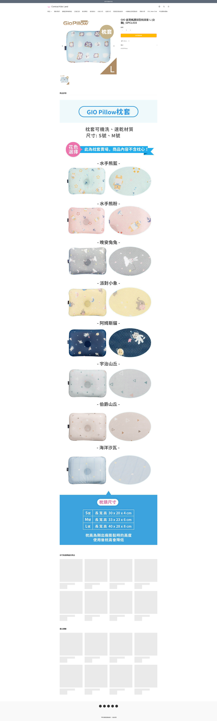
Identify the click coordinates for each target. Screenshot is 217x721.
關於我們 (57, 11)
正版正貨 (77, 11)
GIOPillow (124, 48)
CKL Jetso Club (152, 11)
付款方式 (100, 11)
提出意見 (114, 717)
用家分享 (142, 11)
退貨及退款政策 (118, 11)
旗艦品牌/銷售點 (67, 11)
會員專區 (84, 11)
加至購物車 (138, 35)
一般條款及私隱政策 (131, 11)
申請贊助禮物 (163, 11)
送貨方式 (108, 11)
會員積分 (92, 11)
